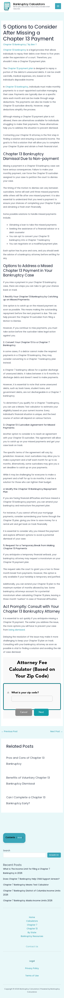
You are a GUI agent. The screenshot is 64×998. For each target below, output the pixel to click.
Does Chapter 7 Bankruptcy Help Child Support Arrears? (31, 879)
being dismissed (16, 629)
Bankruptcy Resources (32, 936)
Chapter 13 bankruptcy (15, 50)
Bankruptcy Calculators (29, 4)
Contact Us (32, 946)
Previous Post (9, 731)
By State (32, 932)
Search (6, 850)
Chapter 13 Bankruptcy (14, 44)
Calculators (32, 921)
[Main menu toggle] (58, 6)
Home (32, 917)
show (20, 837)
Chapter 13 (32, 928)
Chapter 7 (32, 925)
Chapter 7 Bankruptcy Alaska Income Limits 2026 (27, 900)
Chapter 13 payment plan (20, 68)
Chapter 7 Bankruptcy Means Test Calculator (26, 884)
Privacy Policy (32, 968)
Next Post (56, 731)
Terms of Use (32, 975)
